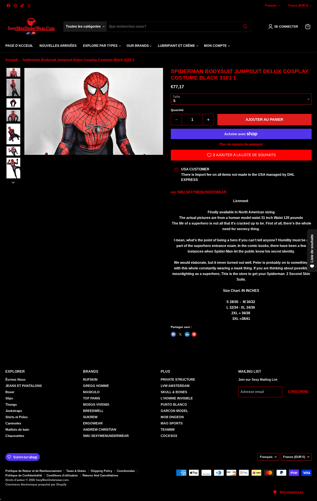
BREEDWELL (93, 411)
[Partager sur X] (180, 334)
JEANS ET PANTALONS (23, 386)
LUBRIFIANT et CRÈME (177, 45)
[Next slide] (13, 182)
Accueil (11, 60)
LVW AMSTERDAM (175, 386)
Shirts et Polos (16, 417)
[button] (284, 26)
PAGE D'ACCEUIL (19, 45)
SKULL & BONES (174, 392)
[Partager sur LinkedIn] (187, 334)
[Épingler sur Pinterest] (194, 334)
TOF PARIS (91, 398)
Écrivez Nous (15, 379)
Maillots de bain (17, 429)
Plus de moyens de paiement (241, 144)
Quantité (177, 110)
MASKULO (91, 392)
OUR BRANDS (138, 45)
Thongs (11, 404)
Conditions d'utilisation (62, 475)
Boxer (9, 392)
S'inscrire (298, 392)
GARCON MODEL (174, 411)
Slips (9, 398)
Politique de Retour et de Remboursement (33, 471)
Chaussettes (14, 436)
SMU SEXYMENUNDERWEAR (201, 192)
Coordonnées (126, 471)
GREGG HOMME (96, 386)
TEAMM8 (167, 429)
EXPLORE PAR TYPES (100, 45)
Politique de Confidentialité (23, 475)
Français (271, 5)
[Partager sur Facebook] (173, 334)
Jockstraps (13, 411)
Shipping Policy (101, 471)
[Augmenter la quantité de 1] (208, 120)
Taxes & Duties (76, 471)
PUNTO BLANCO (174, 404)
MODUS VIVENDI (96, 404)
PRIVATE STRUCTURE (178, 379)
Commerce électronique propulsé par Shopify (35, 484)
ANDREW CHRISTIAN (99, 429)
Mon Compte (216, 45)
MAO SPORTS (172, 423)
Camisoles (13, 423)
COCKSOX (169, 436)
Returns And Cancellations (100, 475)
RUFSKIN (90, 379)
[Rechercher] (245, 26)
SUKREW (90, 417)
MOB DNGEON (172, 417)
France (298, 5)
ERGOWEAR (93, 423)
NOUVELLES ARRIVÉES (58, 45)
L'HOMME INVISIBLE (177, 398)
